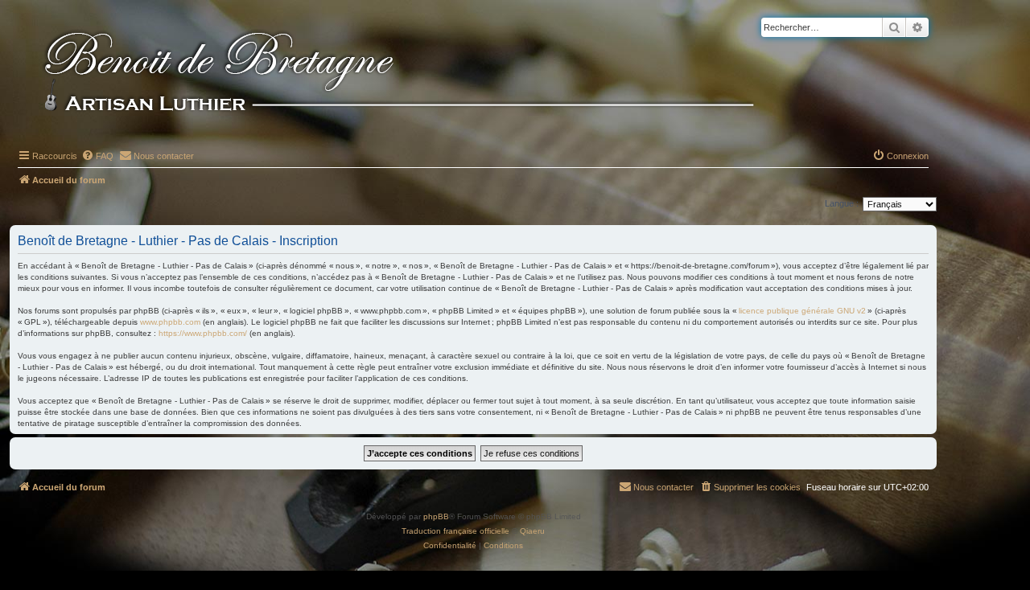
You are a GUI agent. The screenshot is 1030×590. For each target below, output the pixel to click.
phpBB (436, 516)
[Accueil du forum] (426, 74)
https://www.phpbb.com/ (203, 333)
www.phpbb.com (170, 322)
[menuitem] (97, 156)
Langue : (842, 203)
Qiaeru (532, 530)
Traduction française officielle (455, 530)
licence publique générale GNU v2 (802, 310)
